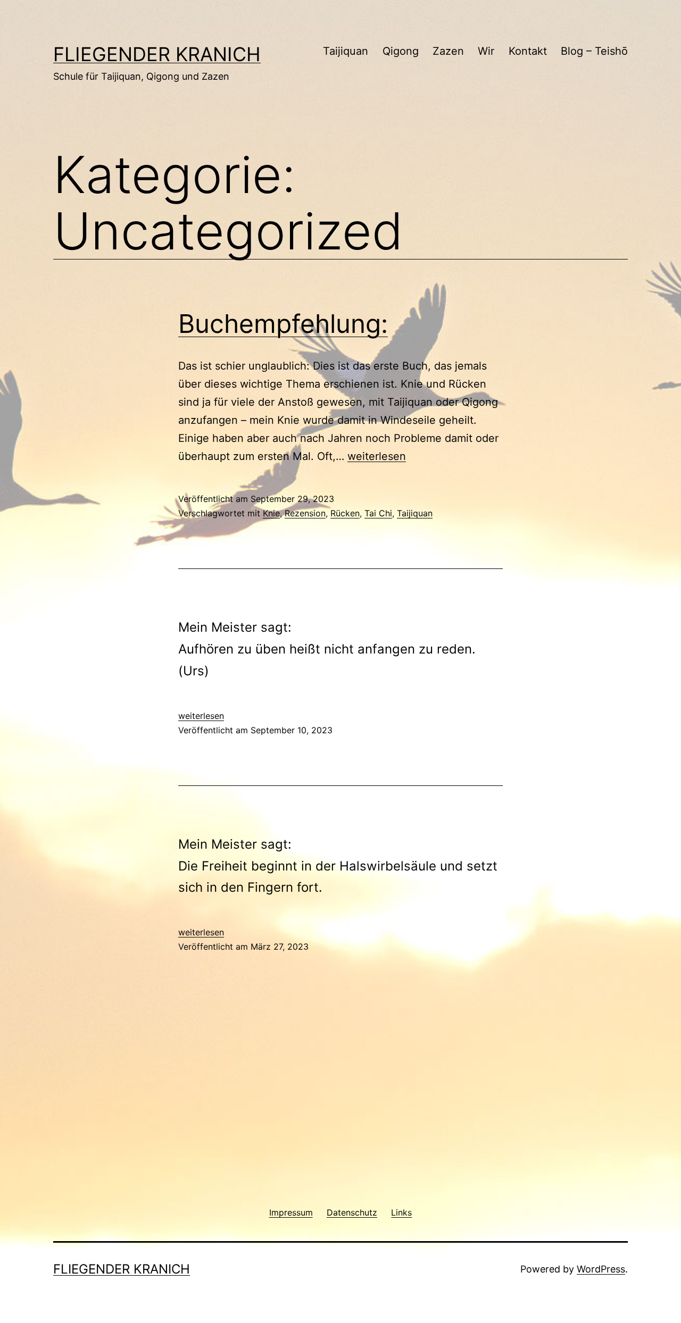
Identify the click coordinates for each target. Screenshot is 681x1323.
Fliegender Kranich (157, 54)
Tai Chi (378, 513)
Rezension (305, 513)
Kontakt (528, 51)
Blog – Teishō (594, 51)
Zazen (448, 51)
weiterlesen (376, 456)
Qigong (401, 51)
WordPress (601, 1269)
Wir (486, 51)
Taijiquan (345, 51)
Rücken (345, 513)
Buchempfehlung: (283, 323)
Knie (271, 513)
